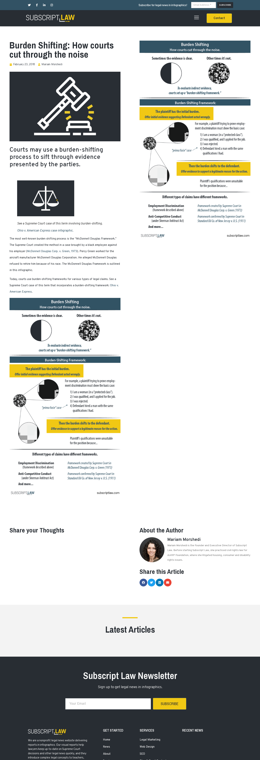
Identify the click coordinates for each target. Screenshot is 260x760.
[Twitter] (29, 5)
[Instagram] (51, 5)
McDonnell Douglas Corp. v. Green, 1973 (52, 251)
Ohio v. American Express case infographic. (45, 231)
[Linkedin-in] (44, 5)
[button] (219, 18)
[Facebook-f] (36, 5)
